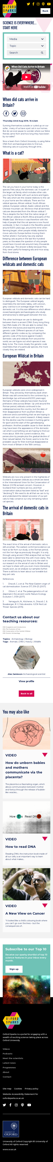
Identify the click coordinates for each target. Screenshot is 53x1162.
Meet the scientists (13, 1058)
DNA (21, 641)
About (6, 1072)
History (28, 641)
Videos (6, 1049)
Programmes (9, 1067)
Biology (28, 639)
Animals (13, 641)
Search (42, 52)
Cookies (18, 1088)
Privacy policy (31, 1088)
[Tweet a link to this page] (14, 113)
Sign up (14, 969)
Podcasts (7, 1053)
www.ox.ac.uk (9, 1149)
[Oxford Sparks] (12, 1032)
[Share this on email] (23, 113)
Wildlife (37, 641)
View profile (26, 681)
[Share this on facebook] (6, 113)
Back (45, 11)
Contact (7, 1077)
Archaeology (18, 639)
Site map (7, 1088)
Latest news (9, 1063)
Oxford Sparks (9, 5)
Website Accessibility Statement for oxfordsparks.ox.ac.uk (20, 1096)
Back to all (26, 693)
